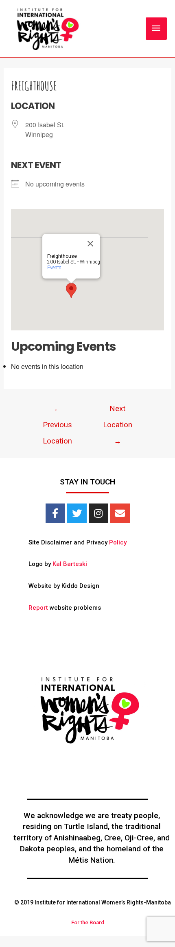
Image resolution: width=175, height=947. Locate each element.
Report (38, 607)
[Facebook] (55, 513)
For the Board (87, 922)
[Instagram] (98, 513)
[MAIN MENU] (156, 28)
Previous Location (57, 411)
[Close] (90, 243)
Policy (118, 542)
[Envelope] (120, 513)
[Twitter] (77, 513)
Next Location (117, 411)
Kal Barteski (69, 564)
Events (54, 267)
